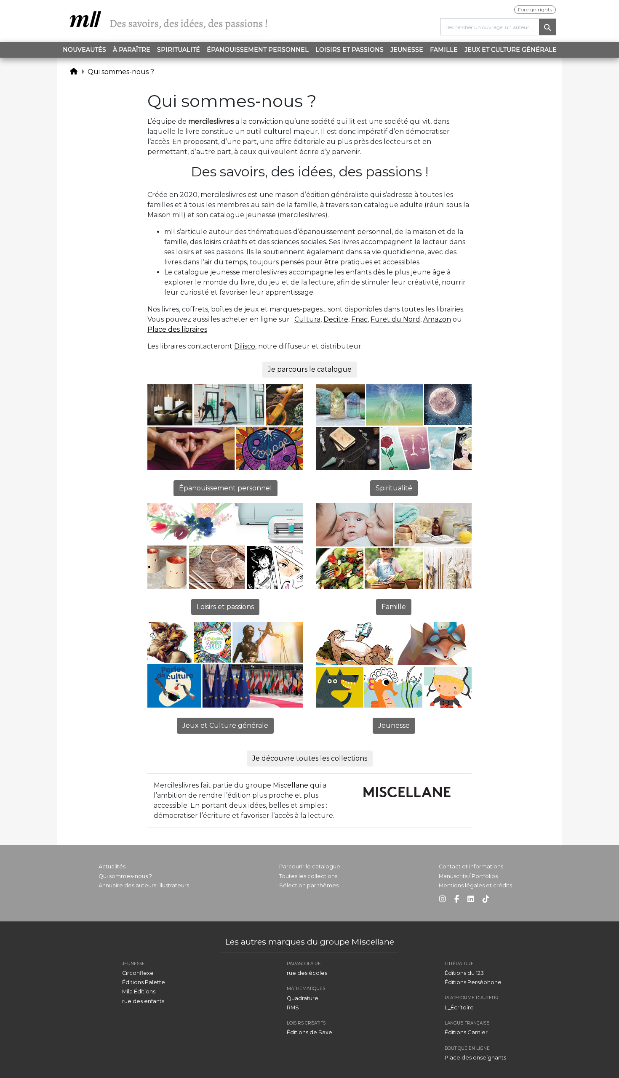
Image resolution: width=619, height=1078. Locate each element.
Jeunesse (406, 49)
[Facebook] (456, 899)
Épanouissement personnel (258, 49)
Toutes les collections (308, 876)
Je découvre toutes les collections (309, 758)
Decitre (335, 319)
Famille (444, 49)
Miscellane (290, 785)
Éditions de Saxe (309, 1032)
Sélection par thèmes (309, 885)
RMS (293, 1007)
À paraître (131, 49)
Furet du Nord (395, 319)
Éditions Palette (143, 982)
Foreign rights (535, 9)
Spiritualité (178, 49)
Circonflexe (138, 973)
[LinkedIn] (470, 899)
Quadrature (302, 998)
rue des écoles (307, 973)
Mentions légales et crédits (475, 885)
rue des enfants (143, 1001)
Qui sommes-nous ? (121, 72)
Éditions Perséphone (473, 982)
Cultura (307, 319)
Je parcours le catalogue (310, 369)
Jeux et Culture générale (510, 49)
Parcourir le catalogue (309, 866)
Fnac (359, 319)
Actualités (112, 866)
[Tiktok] (486, 899)
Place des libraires (177, 329)
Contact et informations (471, 866)
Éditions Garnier (466, 1032)
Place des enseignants (475, 1057)
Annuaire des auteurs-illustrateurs (144, 885)
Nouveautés (84, 49)
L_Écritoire (459, 1007)
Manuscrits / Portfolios (468, 876)
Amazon (437, 319)
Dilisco (244, 346)
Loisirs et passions (349, 49)
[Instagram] (442, 899)
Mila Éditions (138, 991)
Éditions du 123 (464, 973)
